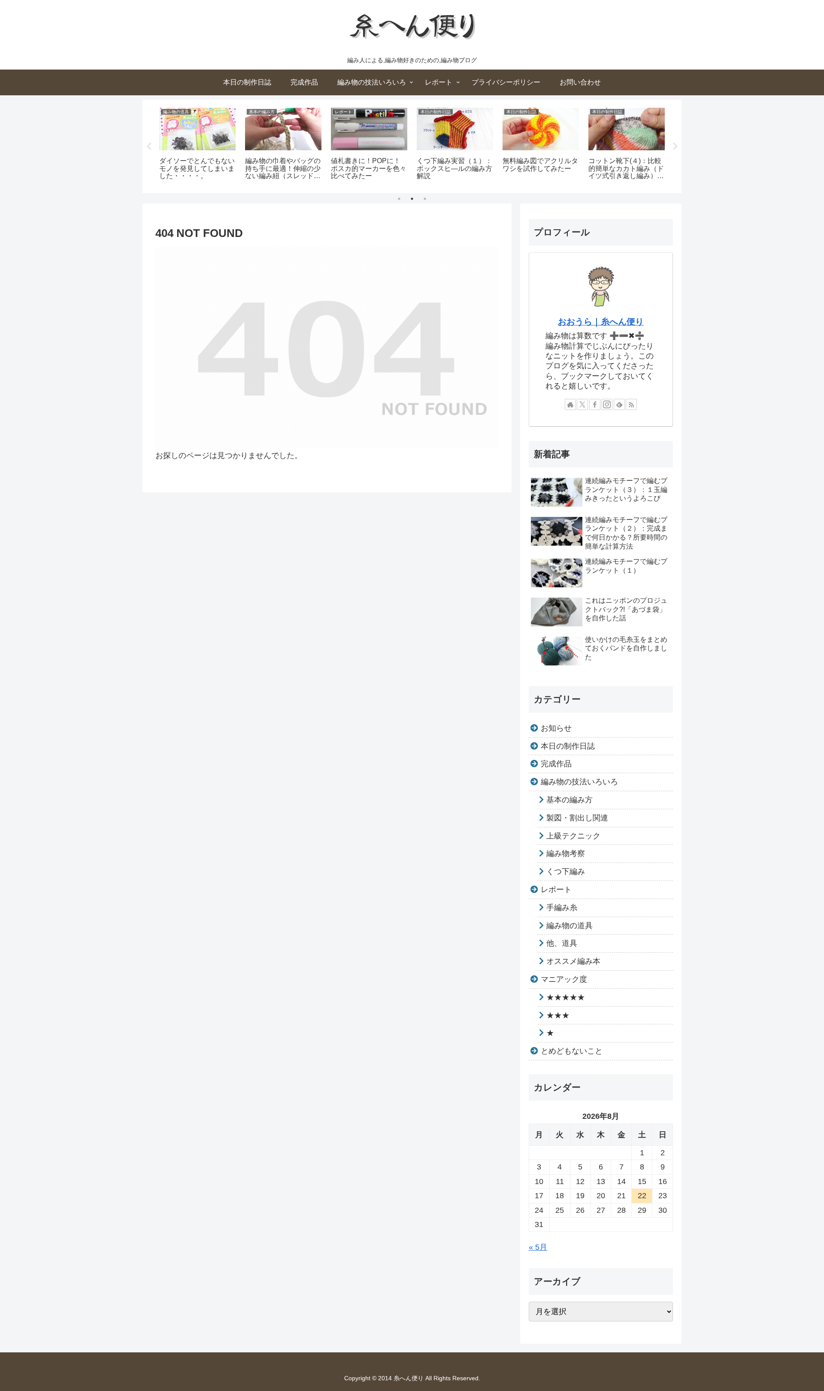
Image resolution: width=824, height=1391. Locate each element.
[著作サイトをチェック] (570, 404)
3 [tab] (425, 198)
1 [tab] (399, 198)
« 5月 (538, 1247)
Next (675, 146)
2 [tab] (412, 198)
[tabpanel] (197, 145)
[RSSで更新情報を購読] (631, 404)
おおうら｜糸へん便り (601, 321)
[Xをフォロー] (582, 404)
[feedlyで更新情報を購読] (619, 404)
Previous (149, 146)
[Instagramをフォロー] (606, 404)
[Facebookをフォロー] (594, 404)
